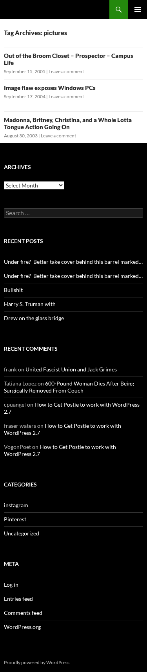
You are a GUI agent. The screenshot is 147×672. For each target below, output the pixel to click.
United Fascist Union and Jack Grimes (71, 369)
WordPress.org (22, 626)
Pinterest (15, 519)
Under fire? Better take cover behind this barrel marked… (73, 261)
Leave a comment (66, 71)
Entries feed (18, 598)
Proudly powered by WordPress (36, 662)
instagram (16, 505)
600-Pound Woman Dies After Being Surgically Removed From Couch (69, 387)
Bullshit (13, 289)
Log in (11, 584)
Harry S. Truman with (30, 304)
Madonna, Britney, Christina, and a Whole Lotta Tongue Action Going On (68, 123)
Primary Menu (137, 9)
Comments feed (23, 612)
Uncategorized (21, 533)
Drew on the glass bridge (34, 318)
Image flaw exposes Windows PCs (50, 87)
